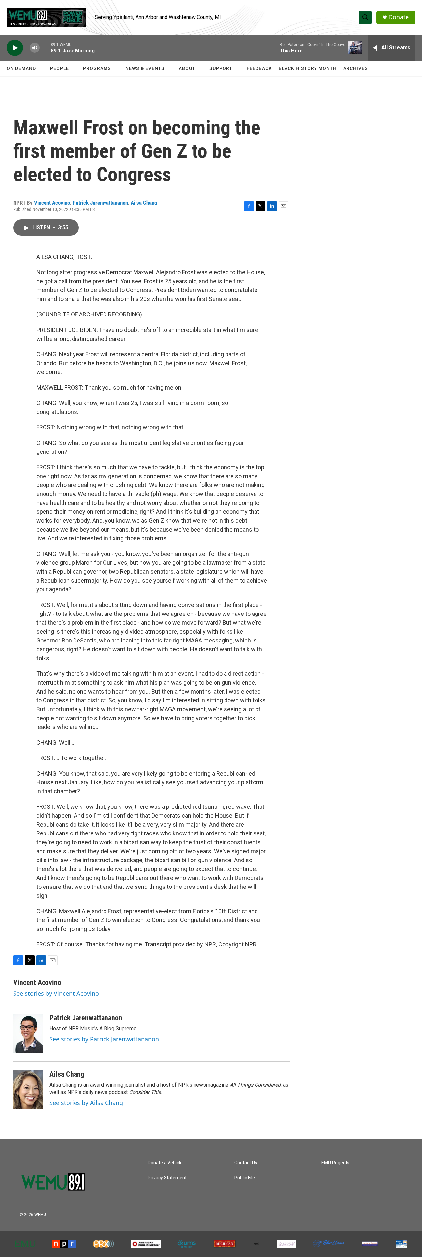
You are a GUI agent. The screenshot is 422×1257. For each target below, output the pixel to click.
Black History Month (308, 68)
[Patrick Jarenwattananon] (28, 1033)
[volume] (34, 48)
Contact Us (245, 1163)
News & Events (145, 68)
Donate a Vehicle (165, 1163)
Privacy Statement (167, 1177)
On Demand (21, 68)
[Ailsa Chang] (28, 1089)
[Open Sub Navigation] (41, 68)
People (59, 68)
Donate (398, 17)
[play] (15, 48)
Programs (97, 68)
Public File (244, 1177)
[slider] (45, 47)
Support (220, 68)
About (187, 68)
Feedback (259, 68)
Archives (355, 68)
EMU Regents (335, 1163)
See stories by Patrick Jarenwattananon (104, 1039)
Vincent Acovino (52, 202)
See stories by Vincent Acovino (56, 993)
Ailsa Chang (144, 202)
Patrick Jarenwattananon (100, 202)
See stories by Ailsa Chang (86, 1103)
